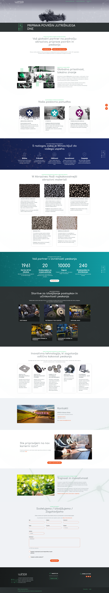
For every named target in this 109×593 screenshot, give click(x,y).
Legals (90, 589)
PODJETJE (65, 520)
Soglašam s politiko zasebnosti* (37, 557)
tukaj (26, 451)
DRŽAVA (65, 525)
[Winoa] (19, 2)
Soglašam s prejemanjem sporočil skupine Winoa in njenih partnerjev (41, 552)
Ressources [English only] (70, 1)
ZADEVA (31, 531)
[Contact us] (106, 105)
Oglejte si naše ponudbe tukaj (54, 462)
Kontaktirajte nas (46, 49)
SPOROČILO (31, 536)
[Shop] (106, 108)
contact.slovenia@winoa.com (65, 420)
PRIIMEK (48, 520)
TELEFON (47, 525)
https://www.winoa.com (67, 517)
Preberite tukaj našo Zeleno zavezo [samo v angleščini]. (68, 493)
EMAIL (30, 525)
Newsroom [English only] (80, 1)
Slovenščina (89, 1)
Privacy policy (85, 589)
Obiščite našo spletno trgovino (59, 49)
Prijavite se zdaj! (53, 578)
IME (30, 520)
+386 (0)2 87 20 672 (61, 416)
